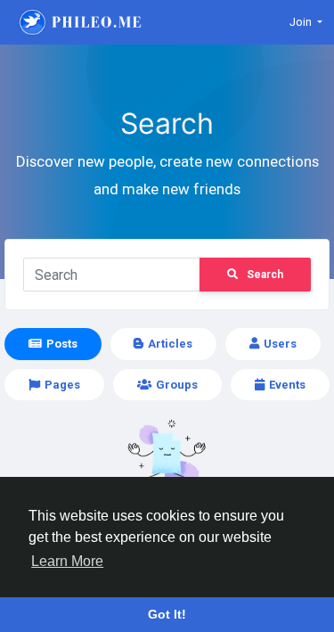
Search (265, 274)
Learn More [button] (67, 561)
